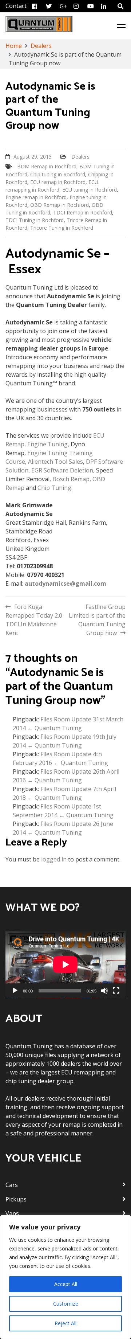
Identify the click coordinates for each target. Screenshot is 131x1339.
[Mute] (104, 990)
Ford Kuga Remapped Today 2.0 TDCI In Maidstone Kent (33, 620)
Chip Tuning (54, 488)
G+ (63, 6)
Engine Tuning (47, 444)
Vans (12, 1213)
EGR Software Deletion (62, 470)
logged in (54, 859)
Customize (65, 1303)
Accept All (65, 1284)
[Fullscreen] (116, 990)
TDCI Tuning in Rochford (34, 220)
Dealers (80, 156)
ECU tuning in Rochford (89, 189)
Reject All (65, 1323)
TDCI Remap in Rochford (82, 212)
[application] (65, 964)
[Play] (15, 990)
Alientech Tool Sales (55, 462)
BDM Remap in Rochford (46, 166)
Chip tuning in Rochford (57, 174)
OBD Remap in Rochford (59, 204)
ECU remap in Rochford (58, 182)
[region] (65, 1277)
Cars (11, 1185)
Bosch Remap (71, 479)
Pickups (16, 1199)
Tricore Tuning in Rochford (61, 227)
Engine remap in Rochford (36, 197)
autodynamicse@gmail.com (65, 583)
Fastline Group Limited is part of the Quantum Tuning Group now (97, 620)
